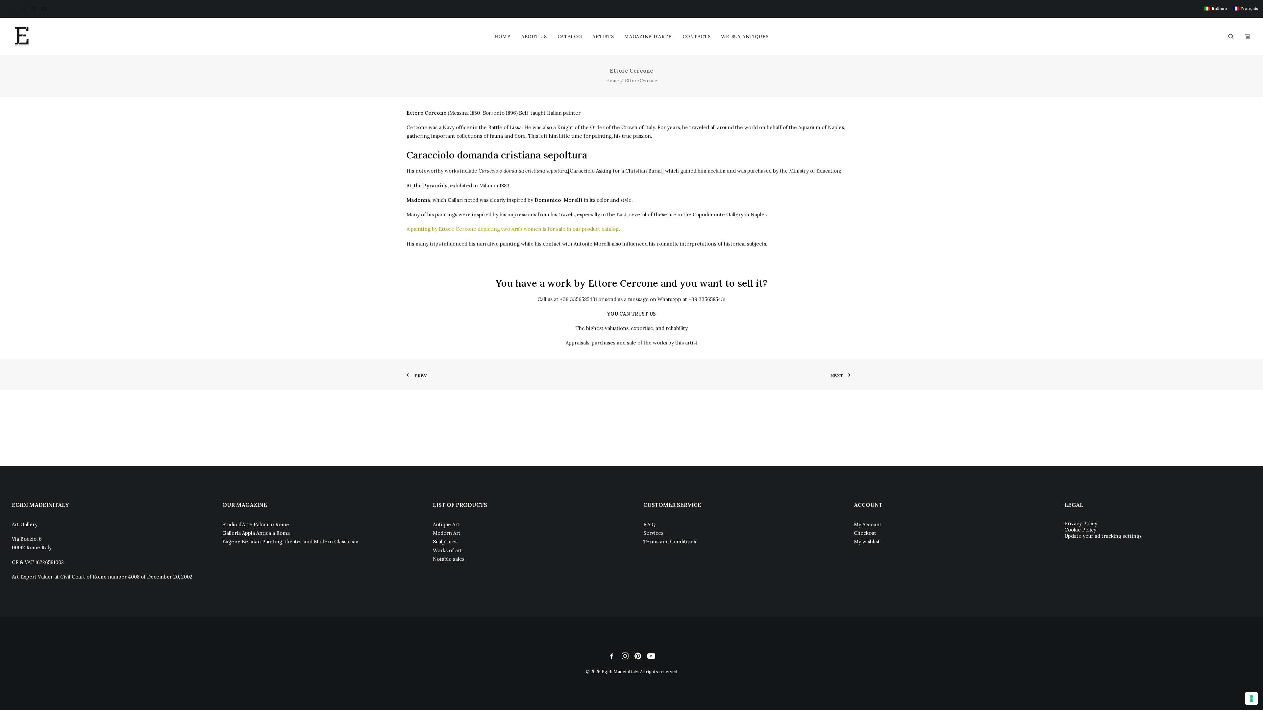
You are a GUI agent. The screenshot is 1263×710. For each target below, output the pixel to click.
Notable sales (448, 559)
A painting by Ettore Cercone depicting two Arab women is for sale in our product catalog (513, 229)
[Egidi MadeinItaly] (22, 36)
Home (502, 36)
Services (653, 533)
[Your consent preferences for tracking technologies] (1251, 698)
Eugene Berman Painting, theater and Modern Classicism (290, 541)
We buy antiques (745, 36)
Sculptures (445, 541)
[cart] (1246, 36)
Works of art (447, 550)
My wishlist (867, 541)
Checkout (865, 533)
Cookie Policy (1080, 530)
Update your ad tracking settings (1103, 536)
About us (534, 36)
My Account (867, 524)
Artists (603, 36)
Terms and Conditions (669, 541)
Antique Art (446, 524)
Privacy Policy (1080, 523)
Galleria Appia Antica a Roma (256, 533)
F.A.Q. (650, 524)
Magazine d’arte (648, 36)
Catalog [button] (569, 36)
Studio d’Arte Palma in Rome (255, 524)
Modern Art (446, 533)
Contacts (696, 36)
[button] (14, 9)
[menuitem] (1215, 8)
